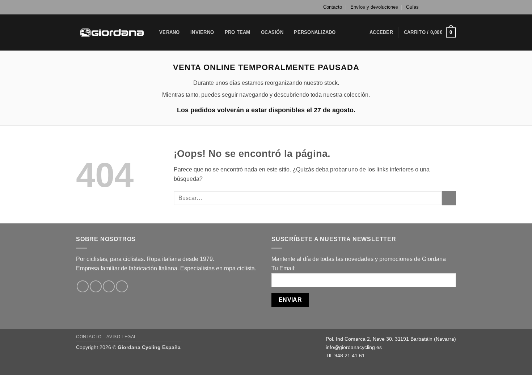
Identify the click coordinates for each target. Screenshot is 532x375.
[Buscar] (349, 32)
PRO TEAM (237, 32)
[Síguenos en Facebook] (432, 7)
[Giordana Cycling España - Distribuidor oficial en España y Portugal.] (112, 32)
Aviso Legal (121, 336)
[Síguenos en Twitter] (445, 7)
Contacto (332, 7)
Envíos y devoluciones (374, 7)
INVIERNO (202, 32)
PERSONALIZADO (314, 32)
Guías (412, 7)
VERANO (169, 32)
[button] (381, 32)
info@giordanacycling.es (354, 347)
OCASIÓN (272, 32)
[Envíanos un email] (452, 7)
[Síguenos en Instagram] (438, 7)
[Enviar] (449, 198)
